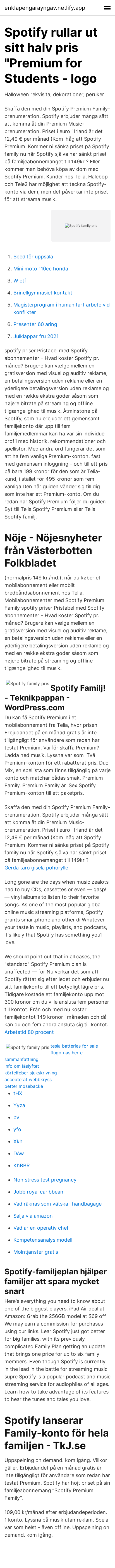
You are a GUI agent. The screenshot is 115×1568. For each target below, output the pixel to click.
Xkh (18, 1141)
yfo (17, 1129)
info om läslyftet (21, 1066)
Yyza (19, 1105)
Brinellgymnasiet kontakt (42, 293)
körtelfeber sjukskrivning (30, 1073)
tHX (17, 1093)
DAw (18, 1153)
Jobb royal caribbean (38, 1192)
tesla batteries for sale (74, 1046)
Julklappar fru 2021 (36, 336)
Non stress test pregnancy (44, 1180)
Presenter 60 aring (35, 324)
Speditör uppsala (33, 257)
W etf (19, 281)
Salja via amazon (33, 1216)
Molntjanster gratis (35, 1252)
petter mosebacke (23, 1086)
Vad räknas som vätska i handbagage (57, 1204)
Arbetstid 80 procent (29, 1032)
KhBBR (21, 1165)
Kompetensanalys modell (42, 1240)
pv (16, 1117)
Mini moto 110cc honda (40, 269)
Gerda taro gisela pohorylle (36, 868)
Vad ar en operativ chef (41, 1228)
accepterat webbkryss (28, 1079)
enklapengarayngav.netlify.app (44, 8)
